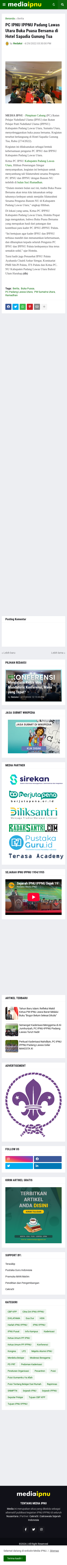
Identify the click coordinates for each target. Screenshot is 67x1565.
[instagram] (19, 1159)
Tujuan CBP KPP (37, 1397)
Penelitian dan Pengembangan (22, 1283)
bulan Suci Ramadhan (29, 182)
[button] (4, 5)
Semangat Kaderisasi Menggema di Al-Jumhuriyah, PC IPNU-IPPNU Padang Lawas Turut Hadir (40, 1028)
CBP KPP (12, 1311)
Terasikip (10, 1263)
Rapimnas (52, 1384)
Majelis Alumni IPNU (41, 1351)
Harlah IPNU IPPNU (17, 1325)
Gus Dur (30, 1318)
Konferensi (42, 1344)
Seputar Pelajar (15, 1397)
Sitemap (54, 1550)
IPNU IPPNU (39, 1325)
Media (10, 1508)
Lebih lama (57, 652)
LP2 (24, 1351)
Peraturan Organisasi (18, 1371)
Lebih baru (9, 652)
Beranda (10, 18)
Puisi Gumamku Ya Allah (20, 1377)
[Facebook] (8, 307)
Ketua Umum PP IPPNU (19, 1344)
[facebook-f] (26, 1529)
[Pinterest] (30, 307)
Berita (20, 18)
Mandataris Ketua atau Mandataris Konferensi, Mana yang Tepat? (30, 687)
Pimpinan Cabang (35, 115)
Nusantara (12, 1516)
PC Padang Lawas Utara (19, 292)
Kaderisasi (49, 1331)
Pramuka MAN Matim (17, 1276)
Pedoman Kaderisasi (31, 1364)
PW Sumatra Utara (44, 292)
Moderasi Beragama (40, 1357)
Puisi (53, 1371)
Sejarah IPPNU (49, 1390)
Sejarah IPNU (29, 1390)
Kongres (12, 1351)
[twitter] (19, 1166)
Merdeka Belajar (16, 1357)
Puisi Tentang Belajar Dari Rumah (24, 1384)
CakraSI (9, 1289)
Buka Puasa (27, 288)
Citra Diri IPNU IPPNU (33, 1311)
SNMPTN (12, 1390)
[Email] (37, 307)
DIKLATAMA (14, 1318)
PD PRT (11, 1364)
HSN (42, 1318)
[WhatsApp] (23, 307)
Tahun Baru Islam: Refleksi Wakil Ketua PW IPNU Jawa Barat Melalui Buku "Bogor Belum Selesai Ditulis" (38, 1012)
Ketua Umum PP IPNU (19, 1338)
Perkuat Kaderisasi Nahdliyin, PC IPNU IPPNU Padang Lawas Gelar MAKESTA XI (40, 1045)
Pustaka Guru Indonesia (18, 1270)
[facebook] (48, 1159)
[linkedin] (48, 1166)
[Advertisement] (33, 465)
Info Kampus (31, 1331)
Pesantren (40, 1371)
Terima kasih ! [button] (14, 1558)
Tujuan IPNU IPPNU (17, 1404)
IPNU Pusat (13, 1331)
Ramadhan (11, 295)
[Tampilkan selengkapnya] (44, 307)
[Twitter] (16, 307)
